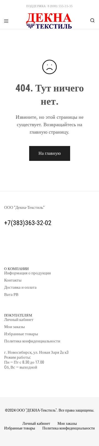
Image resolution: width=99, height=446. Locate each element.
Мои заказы (14, 326)
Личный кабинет (19, 319)
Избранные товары (21, 333)
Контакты (12, 280)
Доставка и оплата (20, 287)
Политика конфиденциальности (32, 341)
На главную (49, 153)
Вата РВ (11, 294)
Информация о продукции (27, 273)
